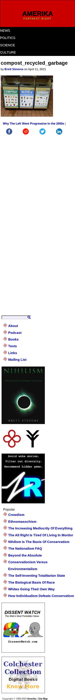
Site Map (43, 698)
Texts (12, 346)
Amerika (31, 698)
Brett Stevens (14, 69)
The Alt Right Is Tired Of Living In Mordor (40, 535)
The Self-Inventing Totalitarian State (36, 575)
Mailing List (17, 359)
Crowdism (16, 515)
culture (8, 52)
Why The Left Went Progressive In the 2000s (33, 123)
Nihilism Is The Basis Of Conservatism (38, 542)
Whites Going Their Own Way (31, 589)
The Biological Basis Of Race (31, 582)
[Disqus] (34, 179)
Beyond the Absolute (25, 555)
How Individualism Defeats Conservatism (41, 596)
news (5, 30)
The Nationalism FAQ (25, 548)
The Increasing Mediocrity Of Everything (40, 528)
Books (13, 339)
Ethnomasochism (22, 521)
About (13, 326)
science (7, 45)
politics (7, 38)
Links (12, 353)
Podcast (14, 333)
